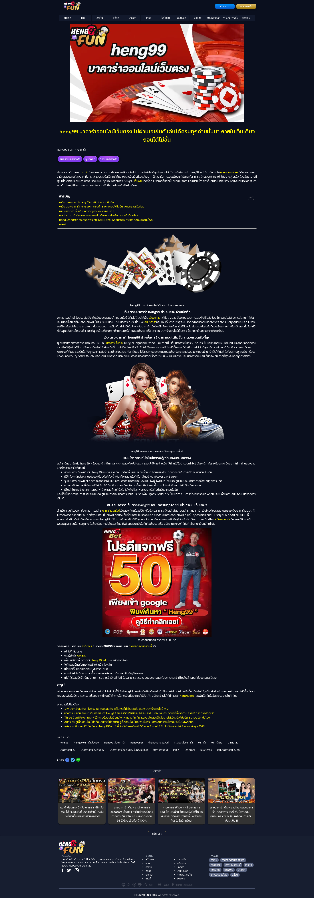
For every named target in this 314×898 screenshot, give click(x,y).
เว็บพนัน (139, 181)
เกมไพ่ (176, 750)
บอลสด (198, 18)
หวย (83, 18)
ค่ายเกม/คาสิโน (230, 18)
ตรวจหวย (216, 865)
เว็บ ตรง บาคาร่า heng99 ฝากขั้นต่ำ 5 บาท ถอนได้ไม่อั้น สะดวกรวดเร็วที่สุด (102, 206)
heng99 (81, 656)
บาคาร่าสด (233, 743)
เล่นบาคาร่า (150, 322)
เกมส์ (148, 18)
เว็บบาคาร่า (155, 317)
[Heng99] (136, 6)
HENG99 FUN (65, 149)
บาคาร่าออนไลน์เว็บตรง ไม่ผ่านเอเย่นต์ (129, 750)
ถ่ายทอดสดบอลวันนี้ (140, 646)
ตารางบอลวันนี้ (233, 865)
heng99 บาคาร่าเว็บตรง (86, 743)
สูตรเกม (246, 18)
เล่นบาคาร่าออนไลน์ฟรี (228, 750)
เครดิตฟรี (87, 646)
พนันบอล (181, 18)
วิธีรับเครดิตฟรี (108, 159)
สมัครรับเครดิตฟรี (69, 159)
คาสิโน (99, 18)
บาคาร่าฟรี (216, 743)
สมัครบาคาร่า (222, 519)
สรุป (63, 224)
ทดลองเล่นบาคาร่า (183, 743)
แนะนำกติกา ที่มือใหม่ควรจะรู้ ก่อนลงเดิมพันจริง (87, 211)
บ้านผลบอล (213, 18)
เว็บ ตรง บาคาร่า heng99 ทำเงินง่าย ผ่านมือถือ (87, 202)
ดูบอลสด (90, 159)
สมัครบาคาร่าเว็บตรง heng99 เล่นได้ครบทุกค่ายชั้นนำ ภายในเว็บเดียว (99, 215)
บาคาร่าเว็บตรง (115, 343)
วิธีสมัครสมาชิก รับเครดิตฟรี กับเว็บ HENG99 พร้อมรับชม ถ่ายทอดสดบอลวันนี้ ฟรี (107, 220)
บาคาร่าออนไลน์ (229, 172)
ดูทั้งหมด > (157, 834)
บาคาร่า (132, 18)
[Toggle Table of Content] (249, 197)
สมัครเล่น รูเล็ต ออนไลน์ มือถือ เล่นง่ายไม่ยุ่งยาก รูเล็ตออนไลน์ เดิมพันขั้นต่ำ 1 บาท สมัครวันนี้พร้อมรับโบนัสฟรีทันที (129, 722)
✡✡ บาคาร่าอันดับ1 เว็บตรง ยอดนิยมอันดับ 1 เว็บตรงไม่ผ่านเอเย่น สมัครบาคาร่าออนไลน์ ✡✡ (116, 709)
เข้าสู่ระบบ (225, 6)
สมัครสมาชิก (246, 6)
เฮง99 (248, 865)
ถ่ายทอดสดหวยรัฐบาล (233, 860)
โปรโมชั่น (165, 18)
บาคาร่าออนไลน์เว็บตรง (92, 750)
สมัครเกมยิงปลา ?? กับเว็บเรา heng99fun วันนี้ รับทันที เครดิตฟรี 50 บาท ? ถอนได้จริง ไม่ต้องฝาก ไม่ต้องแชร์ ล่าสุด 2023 (134, 726)
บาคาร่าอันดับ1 (160, 750)
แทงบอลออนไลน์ (219, 875)
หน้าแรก (67, 18)
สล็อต (116, 18)
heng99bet (99, 660)
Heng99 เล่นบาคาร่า (114, 743)
